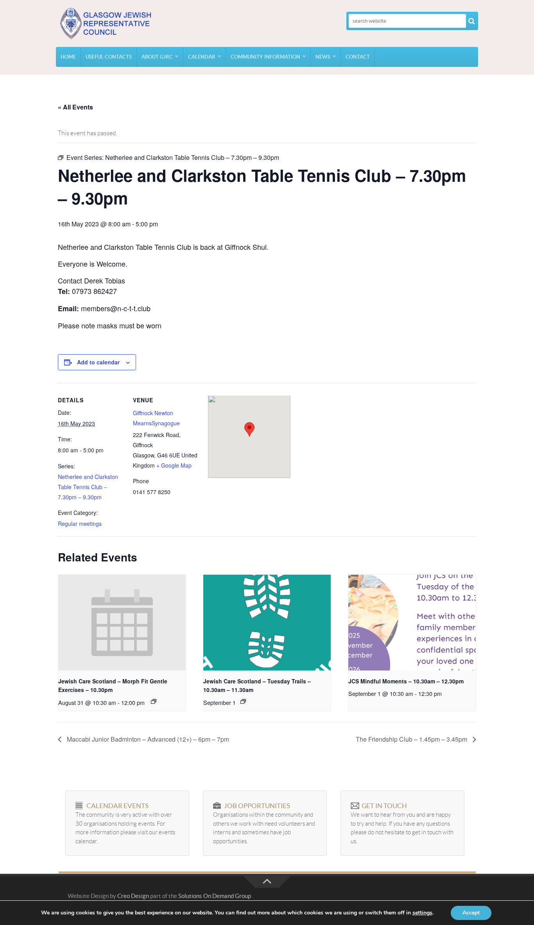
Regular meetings (80, 523)
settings (422, 912)
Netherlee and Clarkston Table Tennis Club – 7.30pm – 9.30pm (88, 486)
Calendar (201, 57)
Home (68, 57)
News (322, 57)
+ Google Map (174, 465)
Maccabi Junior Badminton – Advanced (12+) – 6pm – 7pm (147, 739)
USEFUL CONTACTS (109, 57)
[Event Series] (153, 701)
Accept (471, 912)
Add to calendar (98, 362)
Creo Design (133, 896)
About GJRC (157, 57)
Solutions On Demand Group (214, 896)
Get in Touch (384, 805)
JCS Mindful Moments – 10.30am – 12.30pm (406, 681)
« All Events (75, 106)
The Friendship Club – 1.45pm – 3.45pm (412, 739)
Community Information (265, 57)
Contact (358, 57)
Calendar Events (117, 805)
